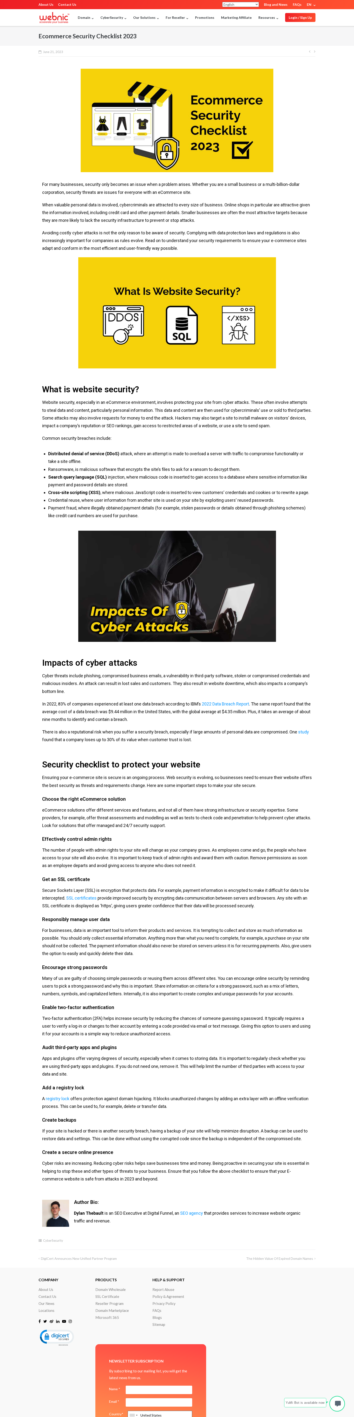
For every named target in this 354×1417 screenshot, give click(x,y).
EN (309, 4)
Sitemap (158, 1324)
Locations (46, 1310)
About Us (46, 4)
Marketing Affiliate (236, 17)
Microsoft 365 (107, 1317)
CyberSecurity (53, 1240)
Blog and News (276, 4)
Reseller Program (109, 1303)
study (303, 731)
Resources (266, 17)
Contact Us (67, 4)
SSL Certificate (107, 1296)
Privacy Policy (164, 1303)
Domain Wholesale (110, 1289)
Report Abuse (163, 1289)
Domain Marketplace (112, 1310)
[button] (57, 1337)
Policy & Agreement (168, 1296)
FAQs (297, 4)
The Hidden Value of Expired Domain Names (279, 1258)
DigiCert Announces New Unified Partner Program (79, 1258)
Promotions (204, 17)
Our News (46, 1303)
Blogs (157, 1317)
